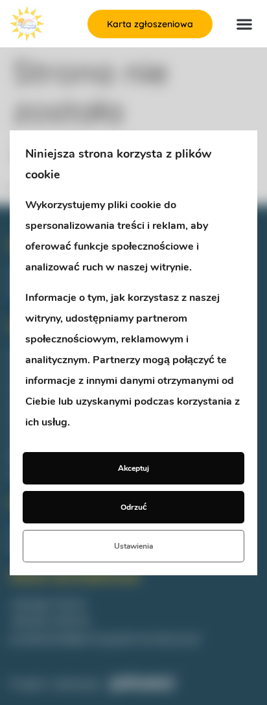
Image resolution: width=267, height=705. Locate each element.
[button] (244, 23)
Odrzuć (134, 507)
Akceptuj (133, 468)
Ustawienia (133, 546)
